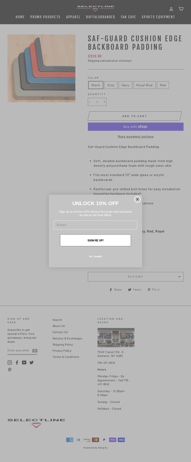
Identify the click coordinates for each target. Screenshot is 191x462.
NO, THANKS (95, 256)
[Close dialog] (137, 199)
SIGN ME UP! (95, 240)
